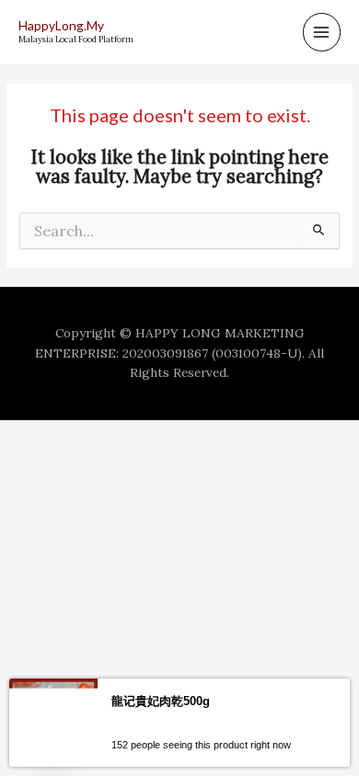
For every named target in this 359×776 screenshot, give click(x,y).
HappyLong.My (61, 25)
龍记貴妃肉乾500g (160, 701)
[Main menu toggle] (322, 32)
